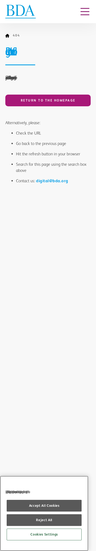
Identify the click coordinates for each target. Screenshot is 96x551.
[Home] (9, 36)
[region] (44, 513)
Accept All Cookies (44, 506)
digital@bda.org (52, 180)
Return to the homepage (48, 100)
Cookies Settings (44, 534)
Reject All (44, 520)
